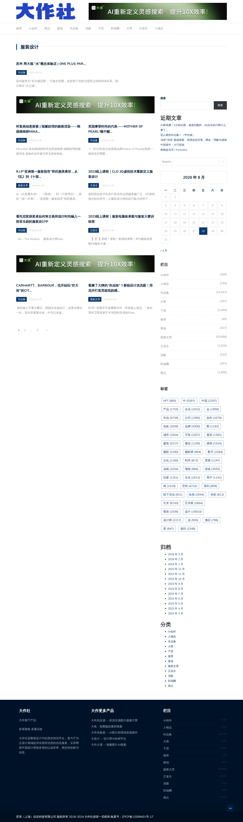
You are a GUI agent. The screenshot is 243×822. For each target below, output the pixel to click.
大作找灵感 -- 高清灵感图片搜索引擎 (114, 720)
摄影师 (193, 452)
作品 (170, 418)
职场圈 (115, 28)
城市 (170, 435)
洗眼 (88, 28)
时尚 (191, 460)
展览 (214, 435)
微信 (192, 443)
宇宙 (192, 435)
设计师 (172, 520)
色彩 (217, 494)
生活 (192, 477)
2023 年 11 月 (176, 574)
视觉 (170, 512)
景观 (212, 460)
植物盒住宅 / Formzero (173, 150)
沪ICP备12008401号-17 (137, 817)
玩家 (170, 477)
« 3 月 (163, 250)
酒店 (211, 520)
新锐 (60, 28)
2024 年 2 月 (175, 559)
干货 (101, 28)
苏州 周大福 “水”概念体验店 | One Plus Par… (51, 64)
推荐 (19, 28)
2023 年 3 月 (175, 613)
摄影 (170, 452)
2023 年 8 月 (175, 589)
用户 (214, 477)
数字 (215, 452)
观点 (47, 28)
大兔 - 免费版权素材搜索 (106, 726)
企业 (192, 409)
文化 (170, 460)
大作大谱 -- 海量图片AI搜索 (108, 745)
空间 (189, 486)
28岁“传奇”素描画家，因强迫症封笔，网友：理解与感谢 (193, 140)
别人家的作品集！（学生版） (177, 135)
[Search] (223, 162)
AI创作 (33, 28)
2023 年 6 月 (175, 598)
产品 (170, 409)
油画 (170, 469)
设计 (193, 512)
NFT (169, 401)
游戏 (212, 469)
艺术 (170, 503)
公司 (192, 418)
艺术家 (194, 503)
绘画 (196, 494)
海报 (191, 469)
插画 (214, 443)
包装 (170, 426)
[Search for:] (188, 161)
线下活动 (172, 494)
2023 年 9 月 (175, 584)
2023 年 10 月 (176, 579)
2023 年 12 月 (176, 569)
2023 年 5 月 (175, 603)
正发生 (143, 28)
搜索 (163, 98)
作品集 (74, 28)
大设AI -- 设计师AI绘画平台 (108, 739)
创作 (214, 418)
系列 (210, 486)
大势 (129, 28)
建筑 (170, 443)
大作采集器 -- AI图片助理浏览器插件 (114, 732)
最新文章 (23, 185)
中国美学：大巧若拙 (172, 145)
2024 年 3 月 (175, 554)
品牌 (192, 426)
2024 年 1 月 (175, 564)
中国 (209, 401)
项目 (188, 529)
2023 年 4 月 (175, 608)
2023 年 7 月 (175, 594)
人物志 (159, 28)
